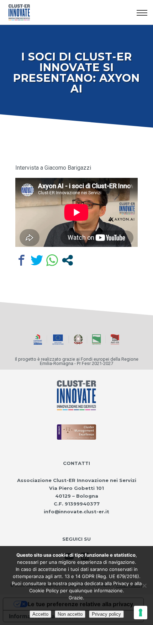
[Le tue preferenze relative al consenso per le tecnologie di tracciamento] (140, 612)
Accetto (40, 614)
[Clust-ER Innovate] (76, 395)
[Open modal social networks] (67, 260)
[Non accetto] (144, 585)
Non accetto (70, 614)
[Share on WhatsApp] (52, 260)
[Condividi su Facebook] (21, 260)
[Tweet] (37, 260)
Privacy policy (106, 614)
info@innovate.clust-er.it (76, 511)
